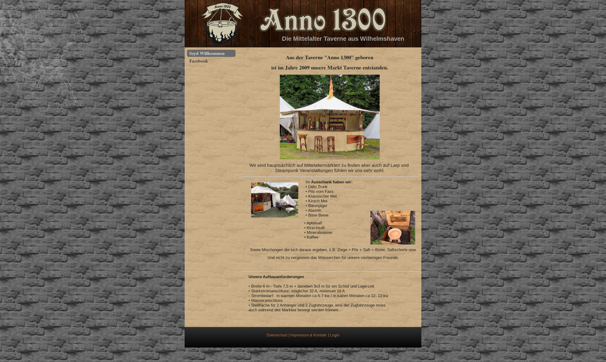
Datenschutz (277, 335)
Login (334, 335)
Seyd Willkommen (207, 53)
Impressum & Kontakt (308, 335)
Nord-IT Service (310, 351)
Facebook (198, 61)
